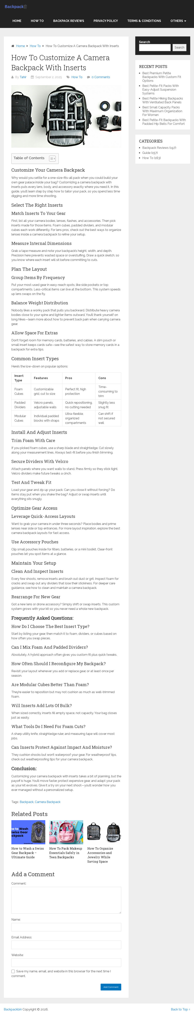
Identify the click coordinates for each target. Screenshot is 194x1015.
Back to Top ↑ (180, 1009)
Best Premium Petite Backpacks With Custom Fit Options (161, 77)
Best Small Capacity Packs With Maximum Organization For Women (162, 111)
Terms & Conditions (144, 21)
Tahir (23, 77)
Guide (146, 153)
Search (179, 47)
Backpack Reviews (68, 21)
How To (37, 21)
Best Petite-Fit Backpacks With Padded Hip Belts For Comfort (164, 122)
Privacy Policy (106, 21)
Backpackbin (13, 1009)
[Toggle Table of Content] (50, 158)
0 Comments (101, 77)
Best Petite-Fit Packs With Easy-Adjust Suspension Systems (160, 89)
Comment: (18, 883)
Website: (17, 955)
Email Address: (21, 937)
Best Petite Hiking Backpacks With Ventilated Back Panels (162, 100)
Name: (15, 919)
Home (17, 21)
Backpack (27, 802)
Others (177, 21)
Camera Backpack (47, 802)
